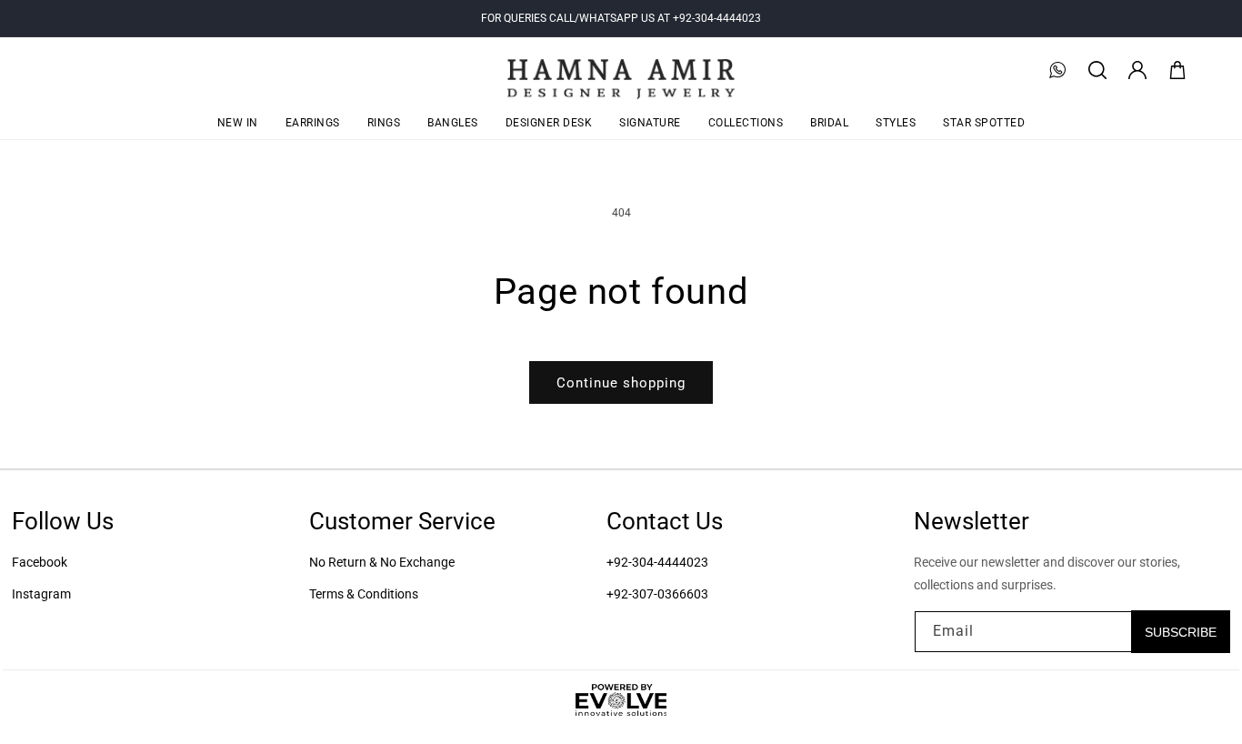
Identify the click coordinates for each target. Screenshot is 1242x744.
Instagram (41, 594)
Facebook (39, 562)
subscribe (1181, 631)
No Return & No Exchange (382, 562)
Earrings (312, 122)
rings (384, 122)
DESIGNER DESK (549, 122)
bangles (452, 122)
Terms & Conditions (363, 594)
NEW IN (237, 122)
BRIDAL (829, 122)
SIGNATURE (650, 122)
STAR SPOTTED (984, 122)
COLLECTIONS (746, 122)
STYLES (896, 122)
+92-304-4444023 (657, 562)
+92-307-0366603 (657, 594)
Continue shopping (621, 383)
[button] (1097, 70)
